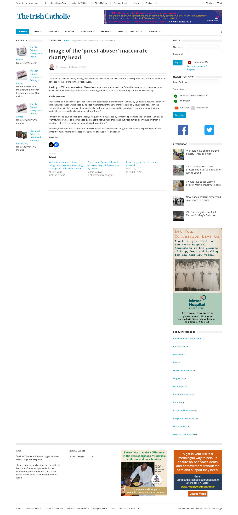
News (36, 31)
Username (178, 47)
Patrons (177, 402)
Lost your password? (197, 66)
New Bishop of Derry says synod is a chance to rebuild (203, 199)
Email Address (180, 82)
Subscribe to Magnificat (55, 3)
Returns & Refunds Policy (78, 508)
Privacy (122, 508)
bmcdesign (217, 508)
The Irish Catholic (202, 508)
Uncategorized (180, 426)
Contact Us (136, 31)
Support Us (155, 31)
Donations (178, 354)
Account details (121, 3)
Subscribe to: (179, 89)
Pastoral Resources (182, 394)
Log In (136, 3)
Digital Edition (101, 3)
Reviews (105, 31)
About (19, 508)
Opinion (52, 31)
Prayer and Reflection (183, 410)
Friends (176, 362)
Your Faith (86, 31)
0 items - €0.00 (215, 3)
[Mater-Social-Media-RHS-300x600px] (197, 324)
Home (24, 31)
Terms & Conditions (54, 508)
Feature (69, 31)
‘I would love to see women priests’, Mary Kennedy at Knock (203, 183)
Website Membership (183, 434)
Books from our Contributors (187, 338)
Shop (120, 31)
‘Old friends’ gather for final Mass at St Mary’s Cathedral (201, 214)
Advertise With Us (80, 3)
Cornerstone (179, 346)
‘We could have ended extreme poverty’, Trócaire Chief (202, 152)
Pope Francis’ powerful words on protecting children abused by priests (103, 165)
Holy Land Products (182, 370)
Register (149, 3)
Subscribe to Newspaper (27, 3)
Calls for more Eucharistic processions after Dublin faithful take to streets (203, 169)
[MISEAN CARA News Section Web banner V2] (163, 23)
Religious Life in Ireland (184, 418)
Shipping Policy (100, 508)
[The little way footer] (144, 495)
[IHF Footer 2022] (198, 497)
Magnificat (178, 378)
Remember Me (201, 61)
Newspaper (178, 386)
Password (178, 54)
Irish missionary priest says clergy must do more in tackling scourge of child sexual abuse (66, 165)
